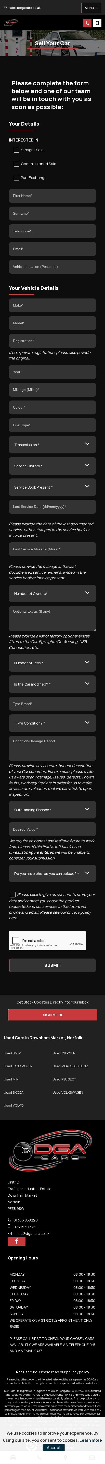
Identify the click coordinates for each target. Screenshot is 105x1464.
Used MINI (11, 1079)
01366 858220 (25, 1220)
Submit (53, 965)
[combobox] (52, 444)
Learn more (91, 1440)
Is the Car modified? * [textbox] (32, 684)
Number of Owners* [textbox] (31, 593)
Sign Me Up (53, 1014)
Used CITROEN (63, 1053)
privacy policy (77, 1372)
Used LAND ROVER (18, 1066)
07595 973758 (25, 1227)
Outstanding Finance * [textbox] (33, 809)
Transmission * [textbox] (27, 444)
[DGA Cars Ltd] (11, 22)
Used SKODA (13, 1092)
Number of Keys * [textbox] (28, 662)
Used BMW (12, 1053)
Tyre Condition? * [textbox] (30, 723)
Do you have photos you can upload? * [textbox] (46, 873)
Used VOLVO (13, 1105)
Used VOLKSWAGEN (67, 1092)
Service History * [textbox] (28, 466)
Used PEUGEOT (64, 1079)
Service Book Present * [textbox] (33, 487)
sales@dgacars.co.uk (24, 8)
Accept (54, 1447)
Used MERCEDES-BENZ (70, 1066)
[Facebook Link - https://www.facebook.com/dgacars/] (16, 1241)
